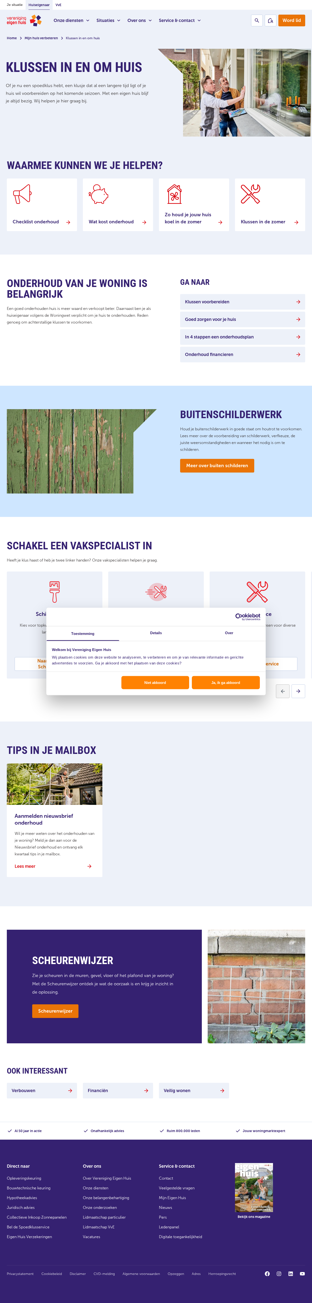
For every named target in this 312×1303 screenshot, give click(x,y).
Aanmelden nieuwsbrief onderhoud (44, 819)
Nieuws (165, 1207)
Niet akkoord (155, 682)
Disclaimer (78, 1274)
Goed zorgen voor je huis (210, 319)
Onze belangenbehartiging (106, 1197)
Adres (196, 1274)
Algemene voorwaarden (141, 1274)
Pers (163, 1217)
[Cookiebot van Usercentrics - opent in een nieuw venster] (239, 617)
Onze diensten (68, 20)
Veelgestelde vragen (177, 1188)
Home (12, 38)
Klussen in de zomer (263, 222)
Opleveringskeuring (24, 1178)
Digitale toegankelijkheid (180, 1236)
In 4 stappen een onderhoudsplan (219, 337)
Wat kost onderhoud (111, 222)
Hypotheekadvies (22, 1197)
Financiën (98, 1090)
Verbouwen (23, 1090)
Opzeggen (176, 1274)
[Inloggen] (270, 20)
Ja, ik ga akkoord (225, 682)
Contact (166, 1178)
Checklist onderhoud (36, 222)
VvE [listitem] (58, 5)
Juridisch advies (21, 1207)
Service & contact (177, 20)
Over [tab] (229, 633)
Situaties (105, 20)
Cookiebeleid (51, 1274)
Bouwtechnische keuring (28, 1188)
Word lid (292, 20)
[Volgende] (298, 691)
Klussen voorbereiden (207, 302)
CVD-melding (104, 1274)
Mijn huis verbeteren (41, 38)
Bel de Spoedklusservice (28, 1227)
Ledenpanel (169, 1227)
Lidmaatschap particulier (104, 1217)
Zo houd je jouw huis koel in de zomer (188, 218)
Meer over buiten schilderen (217, 465)
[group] (254, 1194)
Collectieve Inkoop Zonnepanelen (37, 1217)
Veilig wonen (177, 1090)
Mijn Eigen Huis (172, 1197)
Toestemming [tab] (82, 634)
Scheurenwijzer (55, 1011)
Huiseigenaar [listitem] (39, 5)
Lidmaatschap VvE (99, 1227)
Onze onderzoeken (100, 1207)
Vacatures (91, 1236)
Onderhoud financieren (209, 354)
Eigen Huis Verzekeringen (29, 1236)
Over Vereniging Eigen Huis (107, 1178)
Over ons (136, 20)
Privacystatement (20, 1274)
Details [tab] (156, 633)
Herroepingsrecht (222, 1274)
